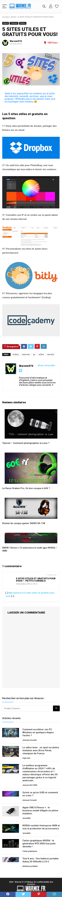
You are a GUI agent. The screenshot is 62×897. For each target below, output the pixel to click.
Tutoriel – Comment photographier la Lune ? (25, 443)
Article (13, 17)
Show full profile (46, 365)
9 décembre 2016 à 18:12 (26, 584)
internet (26, 354)
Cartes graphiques (29, 851)
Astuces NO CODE (29, 785)
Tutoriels (14, 23)
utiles (41, 354)
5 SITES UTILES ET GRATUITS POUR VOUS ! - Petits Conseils (36, 579)
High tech (26, 758)
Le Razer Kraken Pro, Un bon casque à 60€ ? (26, 488)
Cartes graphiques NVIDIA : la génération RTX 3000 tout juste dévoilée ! (39, 843)
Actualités (26, 818)
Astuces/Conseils (29, 740)
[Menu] (4, 7)
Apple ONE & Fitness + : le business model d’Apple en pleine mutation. (40, 810)
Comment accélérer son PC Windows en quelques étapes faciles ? (38, 732)
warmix (50, 354)
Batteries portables (29, 866)
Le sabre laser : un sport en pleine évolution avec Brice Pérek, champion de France (40, 750)
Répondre (52, 575)
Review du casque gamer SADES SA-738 (23, 523)
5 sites (15, 354)
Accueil (5, 17)
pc (34, 354)
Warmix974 (16, 41)
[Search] (44, 7)
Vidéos (22, 23)
